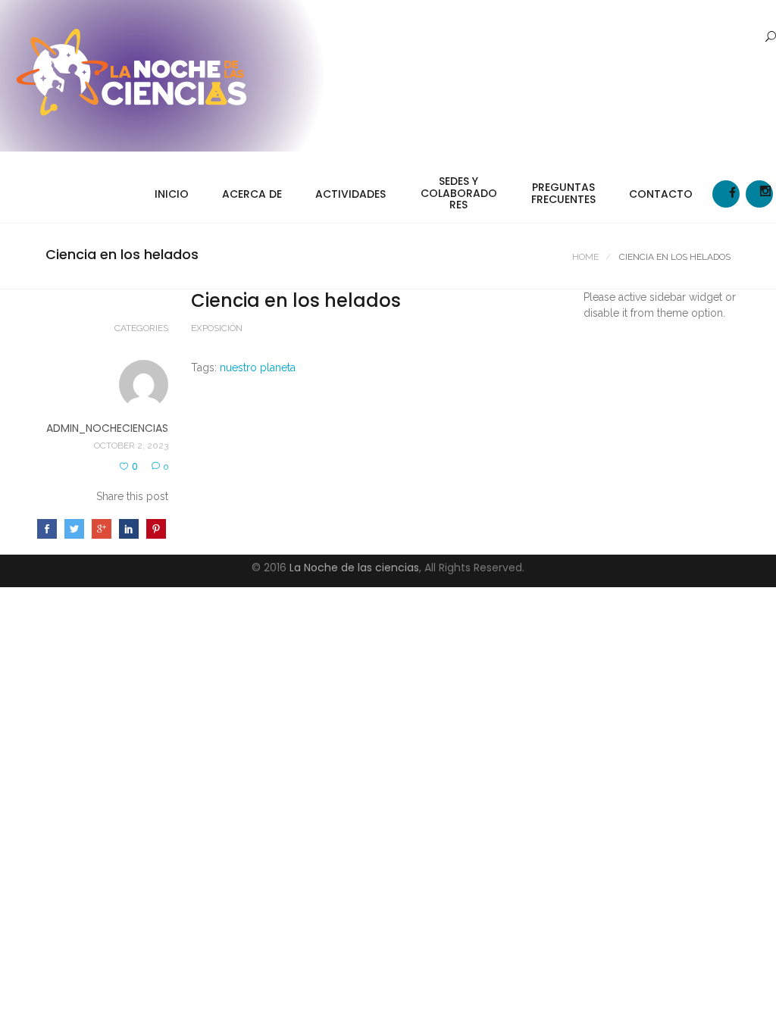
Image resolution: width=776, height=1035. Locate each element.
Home (585, 257)
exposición (216, 328)
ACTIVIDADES (350, 194)
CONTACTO (661, 194)
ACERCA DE (252, 194)
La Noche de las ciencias (354, 567)
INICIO (172, 194)
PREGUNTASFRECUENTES (563, 193)
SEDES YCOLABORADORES (459, 193)
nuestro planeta (258, 367)
